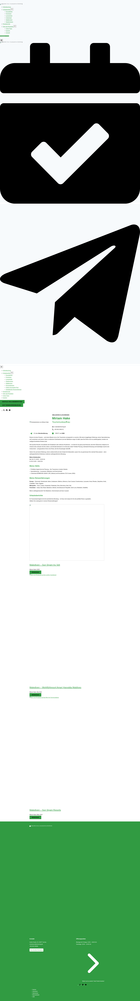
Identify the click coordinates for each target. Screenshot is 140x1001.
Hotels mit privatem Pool (12, 387)
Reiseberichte (6, 24)
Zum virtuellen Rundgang (36, 950)
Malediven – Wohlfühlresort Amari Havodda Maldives (55, 687)
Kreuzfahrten (9, 11)
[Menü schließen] (1, 367)
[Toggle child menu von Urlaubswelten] (11, 9)
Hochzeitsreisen (10, 385)
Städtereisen (9, 20)
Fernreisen (8, 13)
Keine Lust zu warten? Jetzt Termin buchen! (93, 981)
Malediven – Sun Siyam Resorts (45, 810)
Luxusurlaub (9, 15)
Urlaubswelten (6, 9)
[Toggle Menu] (1, 40)
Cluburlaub (9, 17)
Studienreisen (9, 22)
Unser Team (9, 28)
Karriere (8, 30)
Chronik (8, 32)
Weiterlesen (35, 572)
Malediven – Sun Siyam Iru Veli (45, 565)
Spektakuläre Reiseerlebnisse (13, 389)
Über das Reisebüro (8, 26)
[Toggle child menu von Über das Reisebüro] (14, 26)
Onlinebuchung (7, 7)
